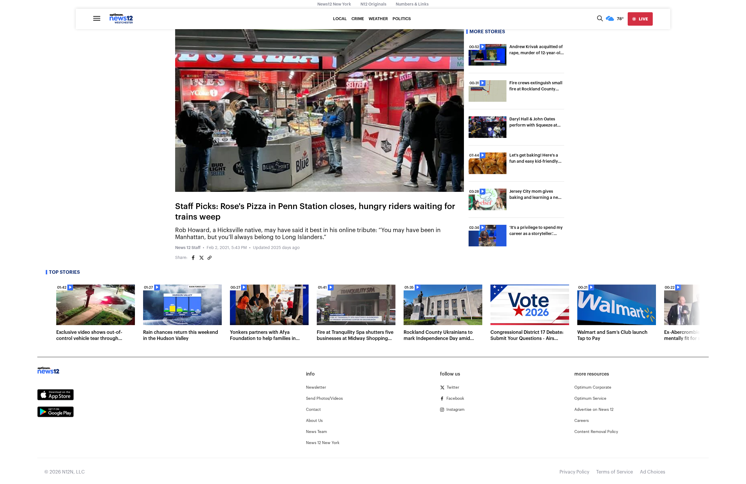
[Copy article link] (209, 257)
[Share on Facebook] (193, 257)
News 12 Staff (187, 248)
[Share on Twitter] (201, 257)
